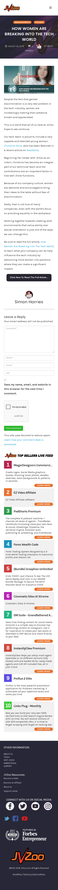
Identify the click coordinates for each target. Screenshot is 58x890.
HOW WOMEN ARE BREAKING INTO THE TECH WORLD (29, 34)
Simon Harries (29, 302)
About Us (8, 787)
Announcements (22, 22)
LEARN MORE (43, 485)
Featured (39, 22)
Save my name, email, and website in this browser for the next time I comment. (27, 389)
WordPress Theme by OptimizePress (29, 874)
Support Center (11, 791)
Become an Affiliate (12, 783)
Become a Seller (11, 778)
